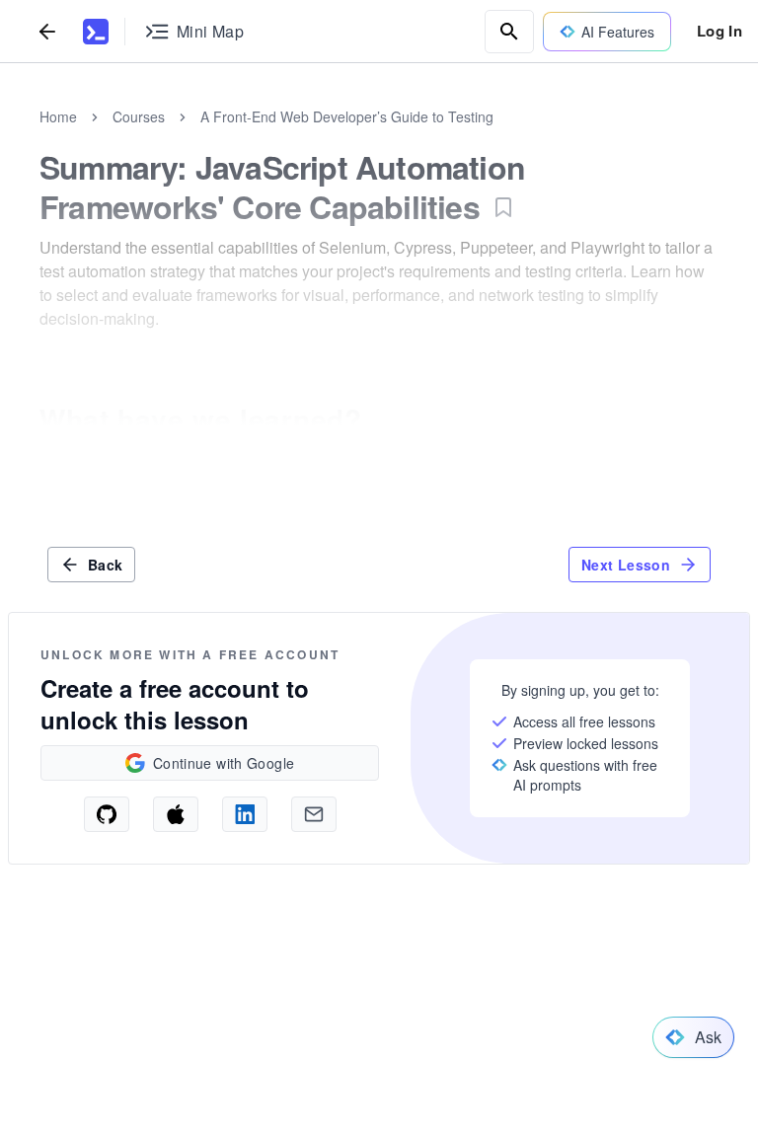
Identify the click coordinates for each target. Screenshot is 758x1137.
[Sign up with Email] (314, 814)
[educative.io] (96, 31)
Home (58, 116)
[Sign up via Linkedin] (244, 814)
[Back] (47, 31)
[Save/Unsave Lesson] (503, 207)
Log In (719, 30)
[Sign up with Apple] (175, 814)
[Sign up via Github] (106, 814)
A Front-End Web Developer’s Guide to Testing (346, 116)
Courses (139, 116)
